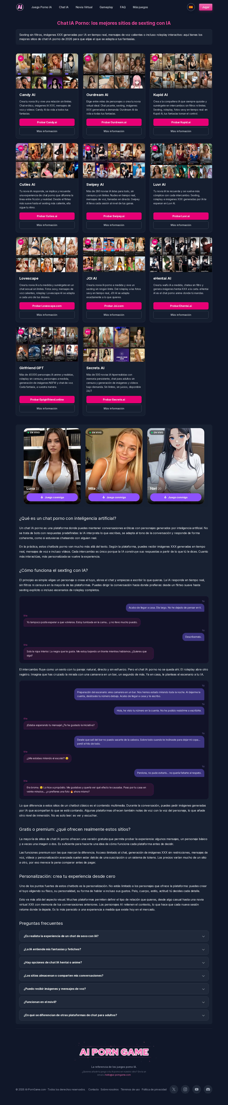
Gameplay (106, 7)
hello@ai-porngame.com (118, 1074)
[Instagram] (185, 1089)
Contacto (93, 1089)
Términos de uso (130, 1089)
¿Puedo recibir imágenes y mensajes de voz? (55, 988)
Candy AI (27, 95)
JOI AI (91, 278)
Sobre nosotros (110, 1089)
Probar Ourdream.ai (114, 122)
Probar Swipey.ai (113, 216)
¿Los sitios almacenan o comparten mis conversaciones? (63, 975)
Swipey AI (95, 184)
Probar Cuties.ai (47, 216)
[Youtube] (196, 1089)
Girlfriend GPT (31, 368)
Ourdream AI (97, 95)
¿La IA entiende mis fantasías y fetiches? (52, 949)
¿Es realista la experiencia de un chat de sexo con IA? (61, 936)
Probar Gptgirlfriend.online (47, 399)
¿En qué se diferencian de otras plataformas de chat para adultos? (70, 1015)
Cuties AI (27, 184)
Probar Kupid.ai (181, 122)
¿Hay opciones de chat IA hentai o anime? (53, 962)
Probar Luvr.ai (181, 216)
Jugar (205, 7)
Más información (47, 131)
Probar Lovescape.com (47, 305)
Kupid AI (160, 95)
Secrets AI (95, 368)
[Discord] (208, 1089)
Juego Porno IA (41, 7)
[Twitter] (174, 1089)
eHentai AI (162, 278)
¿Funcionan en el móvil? (40, 1002)
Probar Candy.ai (47, 122)
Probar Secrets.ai (114, 399)
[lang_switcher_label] (191, 7)
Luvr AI (159, 184)
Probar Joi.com (114, 305)
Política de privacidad (154, 1089)
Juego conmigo (54, 497)
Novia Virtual (84, 7)
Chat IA (64, 7)
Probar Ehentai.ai (181, 305)
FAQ (123, 7)
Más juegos (140, 7)
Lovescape (28, 278)
